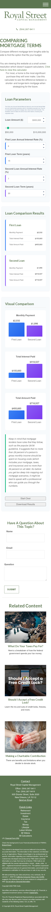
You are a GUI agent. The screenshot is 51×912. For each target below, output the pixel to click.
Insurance (25, 818)
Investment (25, 813)
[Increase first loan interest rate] (44, 144)
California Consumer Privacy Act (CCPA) (30, 877)
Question (9, 564)
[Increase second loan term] (44, 191)
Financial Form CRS (12, 838)
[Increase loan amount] (44, 118)
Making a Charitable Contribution (25, 755)
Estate (25, 816)
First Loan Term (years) (17, 154)
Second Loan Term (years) (19, 186)
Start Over (26, 498)
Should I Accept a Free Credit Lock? (25, 701)
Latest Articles (25, 830)
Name (9, 531)
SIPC (36, 892)
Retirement (25, 810)
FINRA (31, 892)
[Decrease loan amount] (44, 121)
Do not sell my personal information (18, 881)
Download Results (25, 504)
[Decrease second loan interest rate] (44, 180)
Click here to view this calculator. (25, 68)
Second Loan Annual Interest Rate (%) (23, 170)
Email (9, 547)
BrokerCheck (6, 845)
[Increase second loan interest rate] (44, 176)
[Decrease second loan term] (44, 194)
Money (26, 824)
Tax (25, 821)
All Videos (25, 832)
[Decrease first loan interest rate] (44, 147)
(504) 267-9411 (27, 29)
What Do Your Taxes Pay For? (25, 646)
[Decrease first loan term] (44, 162)
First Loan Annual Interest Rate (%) (23, 139)
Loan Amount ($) (14, 119)
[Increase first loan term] (44, 159)
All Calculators (25, 835)
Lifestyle (25, 827)
